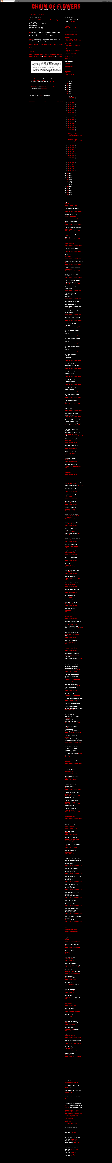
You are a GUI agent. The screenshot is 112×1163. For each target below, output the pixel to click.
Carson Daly (74, 1150)
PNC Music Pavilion (70, 642)
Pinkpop (67, 939)
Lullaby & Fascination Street (40, 54)
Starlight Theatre (69, 591)
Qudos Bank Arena (70, 453)
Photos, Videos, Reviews (71, 1082)
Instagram (67, 58)
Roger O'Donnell (69, 37)
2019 (68, 96)
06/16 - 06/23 (71, 123)
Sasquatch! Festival (70, 552)
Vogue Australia (43, 44)
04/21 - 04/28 (71, 149)
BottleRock (68, 761)
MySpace (74, 40)
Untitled (31, 56)
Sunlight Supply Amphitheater (72, 546)
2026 (68, 81)
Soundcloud (68, 40)
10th (79, 485)
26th (78, 658)
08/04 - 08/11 (71, 108)
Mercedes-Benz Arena (70, 250)
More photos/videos (70, 1116)
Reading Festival (69, 1042)
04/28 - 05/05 (71, 147)
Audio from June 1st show (71, 1112)
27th (81, 658)
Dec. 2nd (72, 424)
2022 (68, 89)
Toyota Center (68, 496)
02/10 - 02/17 (71, 166)
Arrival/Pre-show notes (71, 1123)
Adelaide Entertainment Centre (73, 466)
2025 (68, 83)
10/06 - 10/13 (71, 98)
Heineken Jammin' (69, 997)
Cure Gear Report (69, 1118)
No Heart (36, 56)
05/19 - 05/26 (71, 132)
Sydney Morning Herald (46, 46)
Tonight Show (74, 1149)
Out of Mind (59, 56)
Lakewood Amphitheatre (71, 648)
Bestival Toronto (69, 603)
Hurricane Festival (69, 965)
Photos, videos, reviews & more (73, 1098)
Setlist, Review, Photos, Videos (73, 732)
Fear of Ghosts (51, 56)
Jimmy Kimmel (74, 1155)
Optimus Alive (68, 1016)
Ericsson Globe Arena (70, 216)
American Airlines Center (71, 502)
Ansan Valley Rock (69, 826)
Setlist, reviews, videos (71, 442)
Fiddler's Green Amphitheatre (72, 578)
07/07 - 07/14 (71, 117)
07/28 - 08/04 (71, 110)
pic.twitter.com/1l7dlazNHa (48, 86)
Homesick (59, 54)
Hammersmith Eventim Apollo (72, 669)
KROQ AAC (73, 1154)
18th (79, 627)
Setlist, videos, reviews (71, 491)
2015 (68, 179)
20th (67, 629)
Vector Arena (68, 440)
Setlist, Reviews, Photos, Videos (73, 211)
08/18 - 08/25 (71, 104)
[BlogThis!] (46, 95)
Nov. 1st (67, 307)
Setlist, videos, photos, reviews (73, 1037)
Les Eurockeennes (69, 984)
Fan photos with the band (71, 1120)
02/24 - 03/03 (71, 162)
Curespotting (33, 14)
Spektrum (67, 222)
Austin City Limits (69, 787)
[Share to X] (47, 95)
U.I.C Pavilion (68, 597)
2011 (68, 188)
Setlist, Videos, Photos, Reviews (73, 865)
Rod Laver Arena (69, 459)
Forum (66, 235)
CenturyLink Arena (69, 565)
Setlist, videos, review (70, 637)
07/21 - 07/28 (71, 112)
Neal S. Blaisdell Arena (71, 434)
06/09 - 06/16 (71, 125)
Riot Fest (67, 718)
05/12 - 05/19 (71, 145)
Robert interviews (69, 928)
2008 (68, 194)
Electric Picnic (68, 1054)
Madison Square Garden (71, 624)
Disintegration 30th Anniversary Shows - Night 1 (75, 141)
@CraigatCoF (34, 86)
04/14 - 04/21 (71, 151)
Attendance (68, 919)
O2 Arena (67, 262)
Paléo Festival (68, 1022)
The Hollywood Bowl (70, 531)
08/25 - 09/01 (71, 102)
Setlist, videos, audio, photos (72, 941)
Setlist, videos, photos (70, 954)
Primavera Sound (69, 946)
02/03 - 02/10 (71, 168)
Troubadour (74, 1152)
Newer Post (32, 101)
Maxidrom (67, 952)
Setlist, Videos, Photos (71, 671)
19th (82, 627)
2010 (68, 190)
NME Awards (74, 1139)
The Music (36, 46)
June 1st (67, 1107)
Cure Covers (41, 14)
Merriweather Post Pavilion (72, 634)
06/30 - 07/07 (71, 119)
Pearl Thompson (69, 56)
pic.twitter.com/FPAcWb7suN (38, 80)
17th (82, 435)
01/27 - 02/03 (71, 170)
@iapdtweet (37, 78)
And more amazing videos (71, 1115)
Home (45, 101)
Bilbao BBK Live (69, 1010)
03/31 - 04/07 (71, 153)
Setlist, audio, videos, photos (72, 966)
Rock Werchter (68, 978)
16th (79, 435)
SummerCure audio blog (71, 931)
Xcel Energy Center (70, 584)
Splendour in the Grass (71, 447)
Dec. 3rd (77, 424)
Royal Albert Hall (69, 771)
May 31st (67, 1105)
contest (80, 753)
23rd (66, 535)
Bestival (67, 203)
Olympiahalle (68, 269)
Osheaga (67, 845)
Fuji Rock (67, 833)
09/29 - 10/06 (71, 100)
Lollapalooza (68, 852)
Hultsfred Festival (69, 958)
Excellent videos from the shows (73, 1113)
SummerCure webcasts (71, 929)
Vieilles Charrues (69, 1029)
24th (69, 535)
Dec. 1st (67, 424)
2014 (68, 182)
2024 (68, 85)
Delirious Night (33, 58)
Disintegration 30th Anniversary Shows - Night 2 (75, 135)
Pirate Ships (41, 58)
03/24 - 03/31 (71, 155)
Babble (45, 56)
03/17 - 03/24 (71, 158)
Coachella (73, 1132)
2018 (68, 173)
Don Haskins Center (70, 509)
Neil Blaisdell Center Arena (72, 839)
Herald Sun (32, 47)
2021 (68, 91)
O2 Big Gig (73, 1141)
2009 (68, 192)
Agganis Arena (68, 616)
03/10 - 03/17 (71, 160)
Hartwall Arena (68, 210)
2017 (68, 175)
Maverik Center (69, 571)
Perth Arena (68, 472)
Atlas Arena (68, 256)
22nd (79, 533)
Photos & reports (69, 756)
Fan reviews (68, 1121)
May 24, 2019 (52, 81)
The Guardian (56, 46)
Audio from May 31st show (72, 1110)
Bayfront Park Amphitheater (72, 655)
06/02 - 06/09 (71, 127)
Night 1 (67, 1087)
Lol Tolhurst (68, 48)
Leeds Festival (68, 1048)
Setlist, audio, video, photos (72, 1018)
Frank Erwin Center (70, 490)
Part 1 (75, 1142)
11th (82, 485)
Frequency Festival (70, 1035)
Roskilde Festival (69, 990)
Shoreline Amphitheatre (71, 539)
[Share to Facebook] (49, 95)
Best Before (36, 51)
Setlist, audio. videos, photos (72, 1011)
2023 (68, 87)
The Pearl (73, 1131)
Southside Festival (69, 971)
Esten (40, 56)
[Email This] (44, 95)
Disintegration (52, 54)
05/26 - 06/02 (71, 130)
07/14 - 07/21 (71, 115)
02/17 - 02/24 (71, 164)
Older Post (60, 101)
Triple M (36, 44)
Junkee (49, 44)
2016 (68, 177)
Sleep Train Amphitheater (71, 523)
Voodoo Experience (70, 816)
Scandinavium (68, 229)
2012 (68, 186)
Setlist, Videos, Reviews (71, 205)
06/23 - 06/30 (71, 121)
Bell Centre (68, 610)
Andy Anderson (69, 66)
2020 (68, 93)
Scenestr (54, 44)
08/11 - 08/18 (71, 106)
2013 (68, 184)
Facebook (80, 40)
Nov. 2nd (72, 307)
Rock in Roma (68, 1003)
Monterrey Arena (69, 794)
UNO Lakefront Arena (70, 483)
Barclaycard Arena (69, 243)
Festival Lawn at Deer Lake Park (73, 559)
